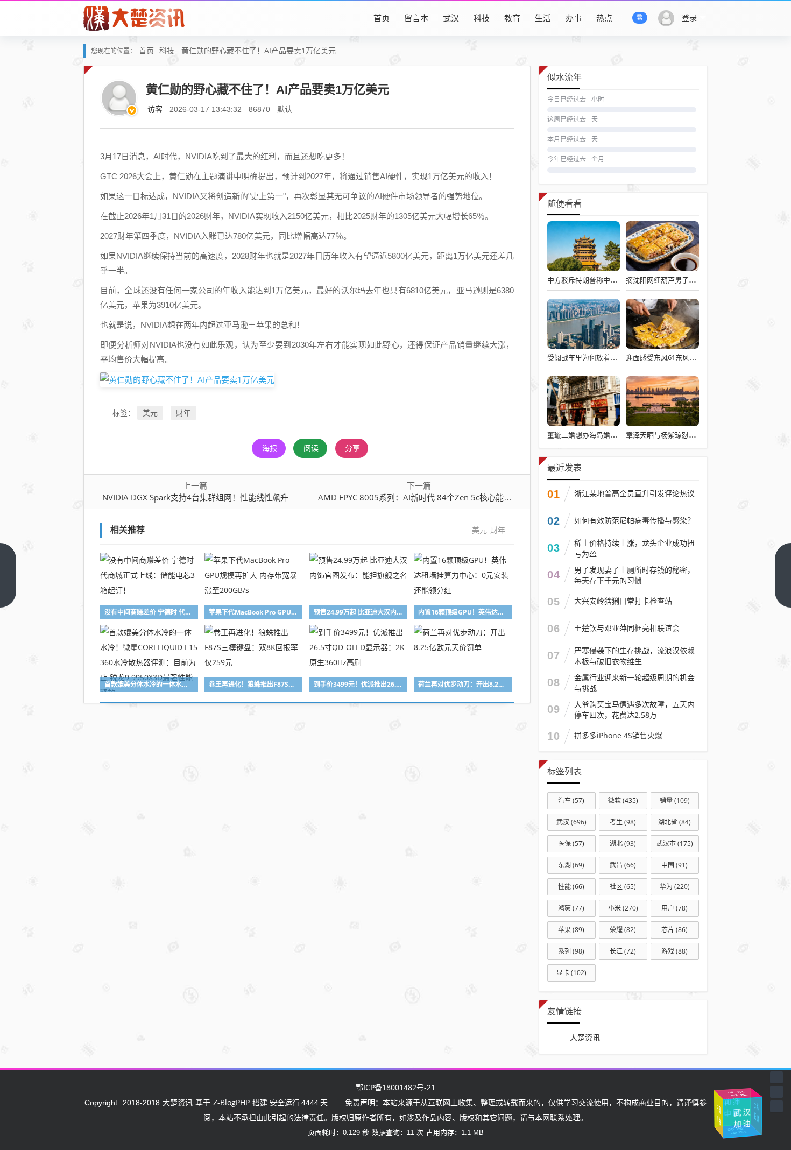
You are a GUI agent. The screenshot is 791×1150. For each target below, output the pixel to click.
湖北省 (674, 822)
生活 (543, 17)
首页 (381, 17)
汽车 (571, 800)
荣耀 (623, 929)
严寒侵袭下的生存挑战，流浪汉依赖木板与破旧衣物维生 (634, 655)
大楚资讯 (585, 1037)
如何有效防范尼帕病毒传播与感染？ (634, 520)
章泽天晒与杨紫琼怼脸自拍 (668, 435)
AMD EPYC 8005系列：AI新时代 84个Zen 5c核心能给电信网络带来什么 (447, 497)
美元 (150, 412)
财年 (183, 412)
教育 (512, 17)
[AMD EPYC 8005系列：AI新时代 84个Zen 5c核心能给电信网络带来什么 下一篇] (783, 575)
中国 (674, 865)
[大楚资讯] (135, 18)
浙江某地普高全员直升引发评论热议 (634, 493)
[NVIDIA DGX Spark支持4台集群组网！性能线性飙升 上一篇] (8, 575)
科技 (482, 17)
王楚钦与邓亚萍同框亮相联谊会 (627, 628)
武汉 (451, 17)
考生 (623, 822)
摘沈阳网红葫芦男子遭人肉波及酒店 (682, 280)
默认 (284, 109)
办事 (574, 17)
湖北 (623, 843)
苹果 (571, 929)
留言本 (416, 17)
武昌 (623, 865)
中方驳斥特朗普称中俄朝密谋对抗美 (603, 280)
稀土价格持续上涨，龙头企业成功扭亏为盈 (634, 548)
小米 (623, 908)
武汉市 (674, 843)
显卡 (571, 972)
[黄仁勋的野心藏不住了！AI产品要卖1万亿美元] (187, 378)
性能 (571, 886)
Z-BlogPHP (231, 1102)
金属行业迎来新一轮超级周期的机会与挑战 (634, 682)
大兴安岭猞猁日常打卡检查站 (623, 601)
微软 (623, 800)
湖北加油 (716, 1119)
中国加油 (742, 1110)
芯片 (674, 929)
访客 (155, 109)
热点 (604, 17)
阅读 (311, 448)
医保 (571, 843)
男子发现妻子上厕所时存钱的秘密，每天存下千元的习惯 (634, 575)
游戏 (674, 951)
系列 (571, 951)
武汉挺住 (729, 1094)
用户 (674, 908)
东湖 (571, 865)
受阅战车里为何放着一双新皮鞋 (596, 357)
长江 (623, 951)
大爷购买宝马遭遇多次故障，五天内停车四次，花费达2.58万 (634, 709)
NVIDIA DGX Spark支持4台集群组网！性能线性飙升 (195, 497)
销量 (675, 800)
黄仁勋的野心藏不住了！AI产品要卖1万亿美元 (258, 50)
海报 (269, 448)
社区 (623, 886)
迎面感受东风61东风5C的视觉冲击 (679, 357)
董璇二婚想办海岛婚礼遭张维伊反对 (603, 435)
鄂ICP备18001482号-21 (395, 1087)
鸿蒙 (571, 908)
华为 (675, 886)
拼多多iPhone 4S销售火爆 (618, 735)
